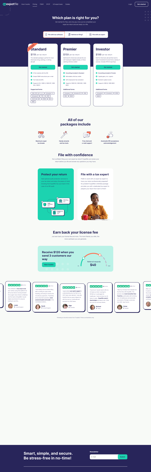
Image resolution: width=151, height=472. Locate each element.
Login (130, 4)
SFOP (48, 4)
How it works (25, 4)
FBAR (41, 4)
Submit (122, 457)
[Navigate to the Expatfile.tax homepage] (11, 4)
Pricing (35, 4)
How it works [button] (48, 264)
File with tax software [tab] (55, 34)
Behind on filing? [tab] (77, 34)
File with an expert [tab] (98, 34)
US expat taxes (58, 4)
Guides (67, 4)
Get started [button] (141, 4)
